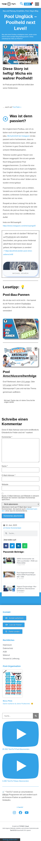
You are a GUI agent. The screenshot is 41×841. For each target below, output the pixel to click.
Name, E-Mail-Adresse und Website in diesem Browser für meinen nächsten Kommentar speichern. (20, 497)
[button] (20, 54)
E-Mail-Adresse (8, 475)
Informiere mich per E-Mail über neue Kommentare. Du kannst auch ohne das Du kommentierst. (20, 509)
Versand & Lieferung (11, 659)
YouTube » (17, 107)
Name (5, 466)
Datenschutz (8, 648)
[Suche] (36, 716)
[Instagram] (14, 812)
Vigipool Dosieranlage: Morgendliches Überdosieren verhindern (27, 589)
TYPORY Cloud (24, 826)
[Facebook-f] (20, 812)
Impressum (7, 645)
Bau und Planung (9, 11)
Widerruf (6, 655)
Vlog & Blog (33, 11)
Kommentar (7, 437)
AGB (5, 652)
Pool (27, 11)
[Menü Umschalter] (37, 4)
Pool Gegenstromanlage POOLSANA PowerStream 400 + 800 (26, 575)
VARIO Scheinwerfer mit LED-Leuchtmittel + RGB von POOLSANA (27, 561)
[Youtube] (26, 812)
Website (5, 484)
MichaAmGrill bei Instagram (18, 136)
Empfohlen (20, 11)
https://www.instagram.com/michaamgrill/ (19, 226)
